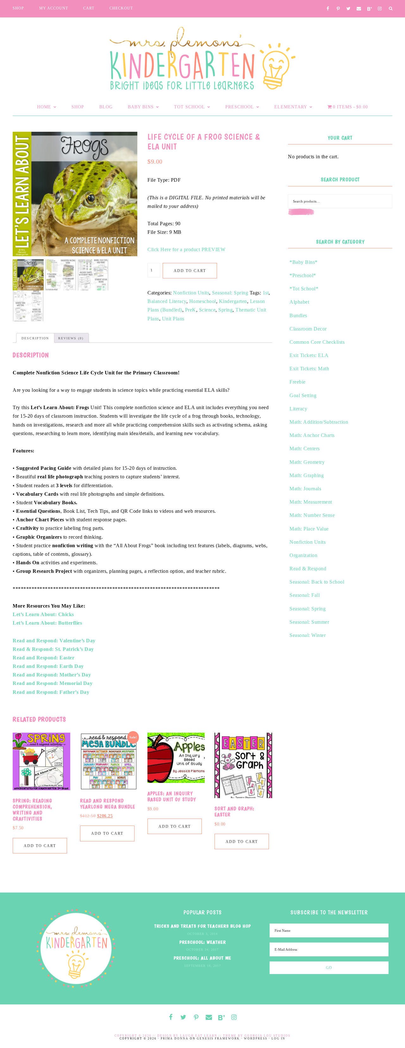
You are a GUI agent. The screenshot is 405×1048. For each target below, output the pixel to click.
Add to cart (190, 271)
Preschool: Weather (202, 942)
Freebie (298, 382)
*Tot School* (304, 288)
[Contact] (359, 9)
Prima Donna (175, 1038)
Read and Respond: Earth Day (48, 666)
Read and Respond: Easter (43, 657)
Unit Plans (173, 318)
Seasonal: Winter (308, 635)
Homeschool (202, 301)
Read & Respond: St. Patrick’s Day (53, 649)
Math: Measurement (311, 502)
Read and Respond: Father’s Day (51, 692)
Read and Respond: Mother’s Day (52, 674)
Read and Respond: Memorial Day (52, 683)
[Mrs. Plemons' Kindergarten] (202, 56)
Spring (225, 309)
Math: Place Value (309, 528)
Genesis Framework (218, 1038)
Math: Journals (305, 488)
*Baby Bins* (304, 262)
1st (266, 292)
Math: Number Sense (312, 515)
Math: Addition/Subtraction (319, 422)
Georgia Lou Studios (267, 1035)
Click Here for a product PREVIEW (186, 249)
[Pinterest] (338, 9)
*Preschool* (303, 275)
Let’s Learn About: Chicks (43, 614)
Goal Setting (303, 395)
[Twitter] (348, 9)
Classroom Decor (308, 328)
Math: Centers (305, 448)
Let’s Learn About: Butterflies (47, 623)
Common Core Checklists (317, 342)
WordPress (255, 1038)
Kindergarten (233, 301)
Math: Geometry (307, 462)
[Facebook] (328, 9)
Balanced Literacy (166, 301)
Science (207, 309)
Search (314, 215)
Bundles (298, 315)
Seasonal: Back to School (317, 582)
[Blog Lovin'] (369, 9)
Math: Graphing (307, 475)
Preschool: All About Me (202, 958)
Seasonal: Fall (305, 595)
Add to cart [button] (40, 846)
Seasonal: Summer (309, 622)
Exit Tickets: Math (309, 368)
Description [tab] (35, 338)
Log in (278, 1038)
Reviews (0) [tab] (71, 338)
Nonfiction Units (191, 292)
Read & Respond (308, 568)
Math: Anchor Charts (312, 435)
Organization (303, 555)
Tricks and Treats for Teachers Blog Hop (202, 926)
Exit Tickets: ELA (309, 355)
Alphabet (299, 302)
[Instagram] (380, 9)
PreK (190, 309)
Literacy (298, 408)
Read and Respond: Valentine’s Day (54, 640)
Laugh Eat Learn (198, 1035)
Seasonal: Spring (230, 292)
